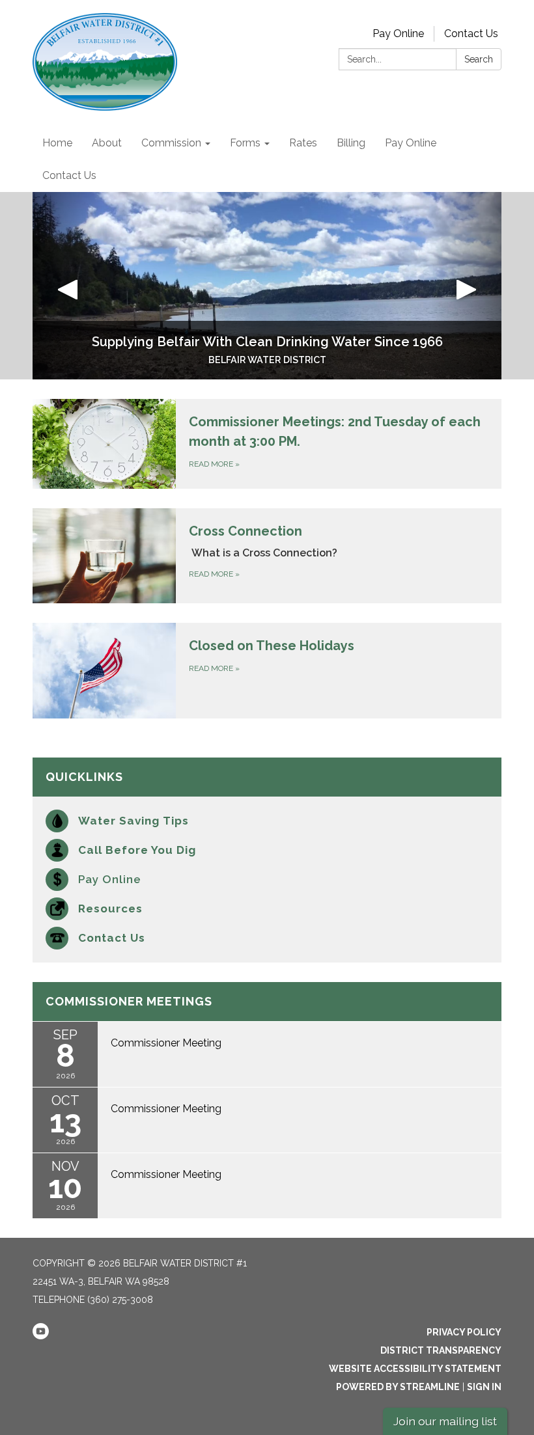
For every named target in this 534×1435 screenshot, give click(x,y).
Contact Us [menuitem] (69, 175)
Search (478, 59)
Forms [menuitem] (245, 143)
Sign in (484, 1387)
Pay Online (398, 33)
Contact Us (471, 33)
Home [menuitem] (57, 143)
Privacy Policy (464, 1332)
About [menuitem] (107, 143)
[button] (68, 285)
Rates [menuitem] (303, 143)
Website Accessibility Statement (415, 1368)
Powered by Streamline (398, 1387)
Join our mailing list (445, 1421)
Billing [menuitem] (351, 143)
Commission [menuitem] (171, 143)
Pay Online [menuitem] (410, 143)
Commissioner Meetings (129, 1001)
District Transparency (440, 1350)
